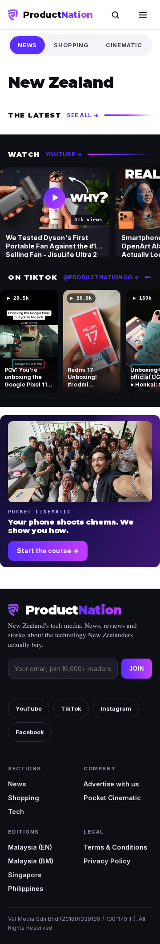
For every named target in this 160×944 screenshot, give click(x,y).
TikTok (71, 708)
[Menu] (142, 14)
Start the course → (48, 550)
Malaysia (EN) (30, 847)
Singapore (25, 875)
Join (136, 668)
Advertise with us (111, 784)
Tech (16, 811)
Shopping (71, 45)
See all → (83, 115)
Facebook (30, 732)
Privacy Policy (107, 861)
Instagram (115, 708)
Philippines (25, 888)
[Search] (115, 14)
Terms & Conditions (115, 847)
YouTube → (64, 154)
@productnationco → (101, 277)
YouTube (29, 708)
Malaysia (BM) (30, 861)
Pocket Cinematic (112, 798)
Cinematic (124, 45)
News (27, 45)
